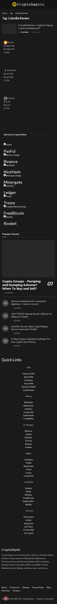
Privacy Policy (38, 587)
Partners (16, 590)
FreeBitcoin (14, 213)
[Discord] (20, 578)
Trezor (9, 202)
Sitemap (25, 587)
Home (4, 13)
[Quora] (28, 578)
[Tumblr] (51, 578)
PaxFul (9, 151)
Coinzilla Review (21, 13)
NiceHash (12, 171)
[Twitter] (13, 578)
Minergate (13, 182)
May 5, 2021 (35, 32)
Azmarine (25, 32)
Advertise (5, 590)
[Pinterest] (44, 578)
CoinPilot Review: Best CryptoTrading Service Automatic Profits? (29, 328)
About (4, 587)
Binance (11, 161)
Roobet (10, 223)
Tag (11, 13)
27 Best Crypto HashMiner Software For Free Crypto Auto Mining (30, 340)
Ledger (10, 192)
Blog (49, 587)
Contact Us (14, 587)
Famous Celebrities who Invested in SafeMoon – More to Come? (28, 302)
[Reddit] (36, 578)
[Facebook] (5, 578)
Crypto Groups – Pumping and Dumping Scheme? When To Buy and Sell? (21, 285)
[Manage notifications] (5, 598)
